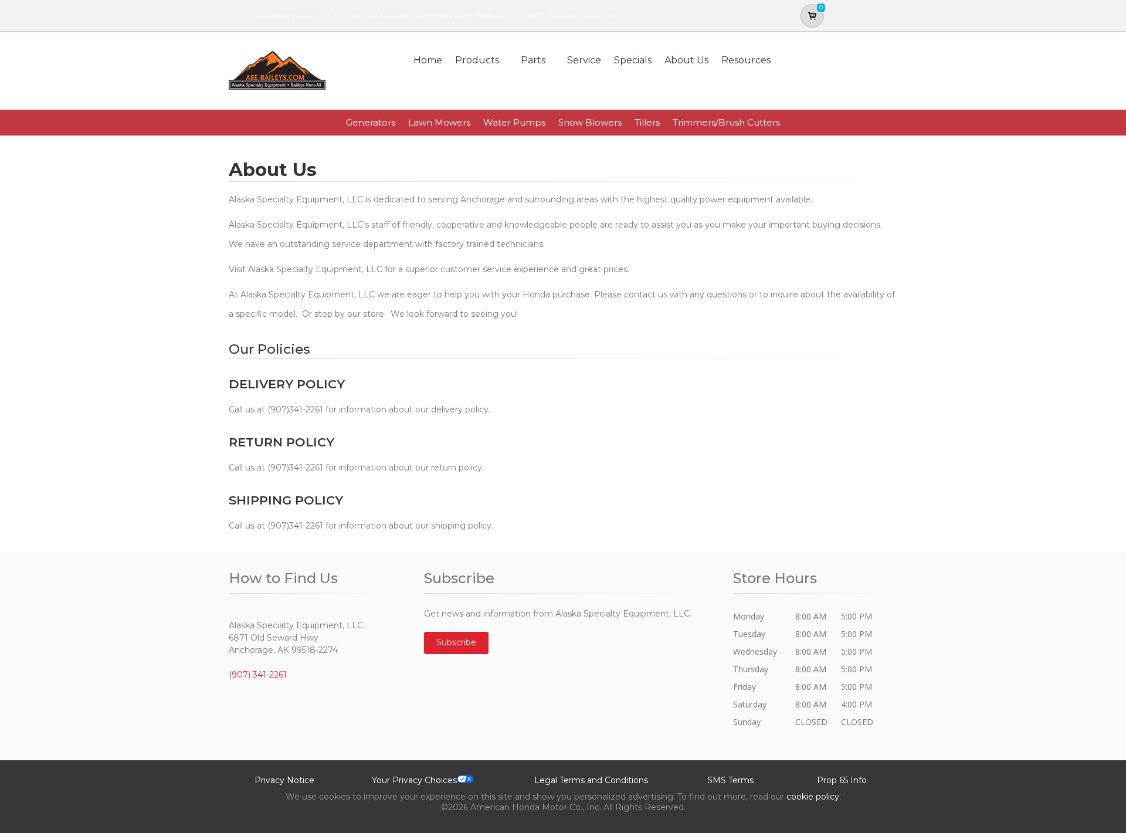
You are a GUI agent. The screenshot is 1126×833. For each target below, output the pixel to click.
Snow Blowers (590, 122)
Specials (633, 60)
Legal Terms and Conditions (591, 780)
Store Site (598, 15)
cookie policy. (813, 796)
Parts (533, 60)
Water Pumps (514, 122)
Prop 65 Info (842, 780)
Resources (746, 60)
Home (427, 60)
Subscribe (456, 642)
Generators (370, 122)
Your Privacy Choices (414, 780)
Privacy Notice (284, 780)
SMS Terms (730, 780)
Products (477, 60)
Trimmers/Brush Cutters (726, 122)
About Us (686, 60)
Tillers (647, 122)
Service (584, 60)
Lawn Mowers (439, 122)
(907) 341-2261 (551, 15)
